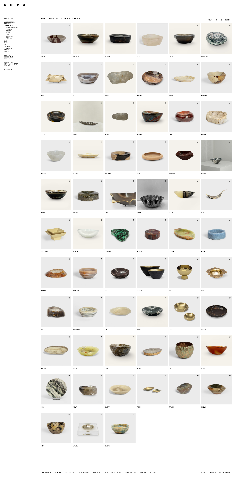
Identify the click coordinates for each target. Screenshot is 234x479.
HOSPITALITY (8, 55)
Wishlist (7, 66)
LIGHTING (7, 46)
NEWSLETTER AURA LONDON (220, 472)
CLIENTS (7, 59)
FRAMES (9, 29)
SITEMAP (153, 472)
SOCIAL (203, 472)
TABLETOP (66, 18)
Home (43, 18)
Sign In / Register (11, 64)
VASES (8, 32)
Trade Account (84, 472)
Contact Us (8, 62)
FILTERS (227, 20)
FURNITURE (8, 48)
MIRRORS (7, 50)
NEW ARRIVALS (9, 18)
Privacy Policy (130, 472)
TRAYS (8, 34)
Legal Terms (116, 472)
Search (7, 69)
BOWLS (8, 31)
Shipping (143, 472)
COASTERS (9, 36)
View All (9, 38)
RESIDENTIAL (8, 57)
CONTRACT (97, 472)
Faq (106, 472)
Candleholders (12, 27)
